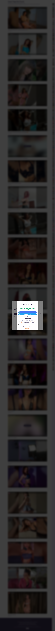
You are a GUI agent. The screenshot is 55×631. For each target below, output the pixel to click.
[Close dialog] (37, 302)
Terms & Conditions (31, 321)
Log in (31, 326)
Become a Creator (27, 328)
